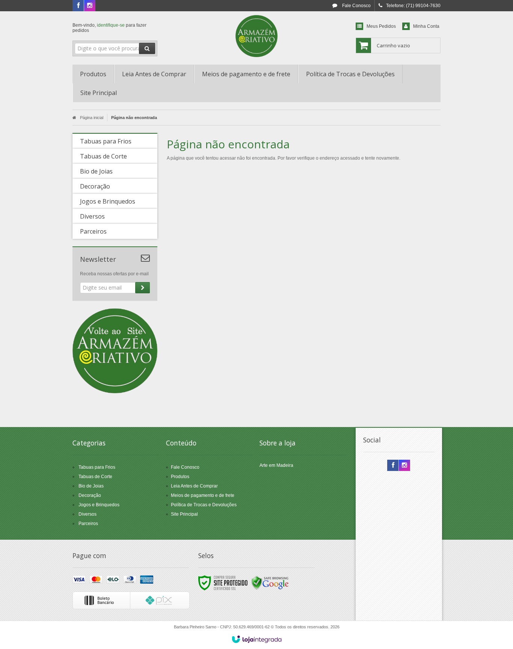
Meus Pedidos (381, 26)
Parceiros (88, 523)
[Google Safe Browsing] (270, 582)
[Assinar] (142, 287)
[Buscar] (147, 48)
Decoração (89, 495)
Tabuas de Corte (95, 476)
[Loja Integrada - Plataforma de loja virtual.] (257, 639)
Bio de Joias (91, 486)
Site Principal (184, 514)
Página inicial (91, 117)
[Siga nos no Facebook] (78, 6)
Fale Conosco (356, 5)
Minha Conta (426, 26)
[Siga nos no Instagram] (89, 6)
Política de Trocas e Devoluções (204, 504)
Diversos (87, 514)
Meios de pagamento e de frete (202, 495)
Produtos (180, 476)
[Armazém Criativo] (256, 36)
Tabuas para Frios (96, 467)
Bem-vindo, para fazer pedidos (109, 28)
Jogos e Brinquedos (98, 504)
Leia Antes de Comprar (194, 486)
